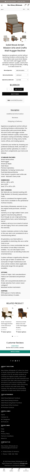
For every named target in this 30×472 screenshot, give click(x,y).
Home (3, 415)
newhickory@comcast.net (9, 448)
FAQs (2, 429)
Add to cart (18, 89)
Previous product (24, 9)
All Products (4, 422)
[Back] (2, 9)
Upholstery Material (7, 79)
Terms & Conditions (7, 436)
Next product (28, 9)
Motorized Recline (8, 75)
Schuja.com (24, 463)
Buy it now (15, 94)
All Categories (5, 419)
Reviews (15, 118)
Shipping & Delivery (15, 121)
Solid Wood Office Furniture (9, 405)
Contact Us (4, 417)
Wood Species (8, 70)
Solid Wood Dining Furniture (9, 400)
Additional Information (15, 114)
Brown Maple (20, 70)
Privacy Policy (5, 434)
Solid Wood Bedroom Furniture (10, 398)
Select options (7, 332)
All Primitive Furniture (7, 407)
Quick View (12, 308)
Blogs (2, 431)
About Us (4, 438)
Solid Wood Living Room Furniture (11, 403)
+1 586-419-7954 (12, 454)
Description (15, 110)
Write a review (15, 352)
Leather (18, 80)
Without (19, 75)
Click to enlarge (25, 32)
